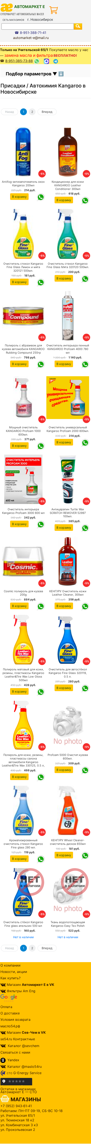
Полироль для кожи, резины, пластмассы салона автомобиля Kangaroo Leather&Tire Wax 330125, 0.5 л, (23, 760)
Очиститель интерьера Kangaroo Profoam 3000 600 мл (23, 511)
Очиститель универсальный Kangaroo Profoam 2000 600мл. (68, 429)
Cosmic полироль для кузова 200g (23, 592)
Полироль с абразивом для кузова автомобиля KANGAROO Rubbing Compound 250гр (23, 349)
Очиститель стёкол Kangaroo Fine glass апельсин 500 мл (23, 923)
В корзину (19, 196)
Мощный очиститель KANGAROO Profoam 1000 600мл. (23, 431)
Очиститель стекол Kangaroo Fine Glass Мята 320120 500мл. (68, 265)
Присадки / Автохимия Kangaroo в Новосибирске (43, 89)
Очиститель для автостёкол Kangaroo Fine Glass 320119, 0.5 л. (68, 673)
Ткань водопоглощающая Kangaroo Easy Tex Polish (68, 923)
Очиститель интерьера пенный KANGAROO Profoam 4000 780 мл (67, 349)
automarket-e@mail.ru (31, 38)
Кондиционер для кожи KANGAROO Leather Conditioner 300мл (68, 185)
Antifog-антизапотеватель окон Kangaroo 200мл (23, 183)
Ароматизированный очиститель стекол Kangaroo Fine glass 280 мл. (23, 843)
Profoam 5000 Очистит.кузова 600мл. (68, 756)
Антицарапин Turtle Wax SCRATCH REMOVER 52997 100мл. (68, 513)
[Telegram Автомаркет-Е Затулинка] (56, 61)
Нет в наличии (23, 937)
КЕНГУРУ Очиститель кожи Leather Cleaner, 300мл (67, 592)
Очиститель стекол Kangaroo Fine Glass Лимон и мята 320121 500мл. (23, 267)
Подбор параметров (29, 73)
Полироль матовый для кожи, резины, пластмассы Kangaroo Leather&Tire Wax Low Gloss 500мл (23, 675)
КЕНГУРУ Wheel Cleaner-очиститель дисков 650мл (68, 841)
